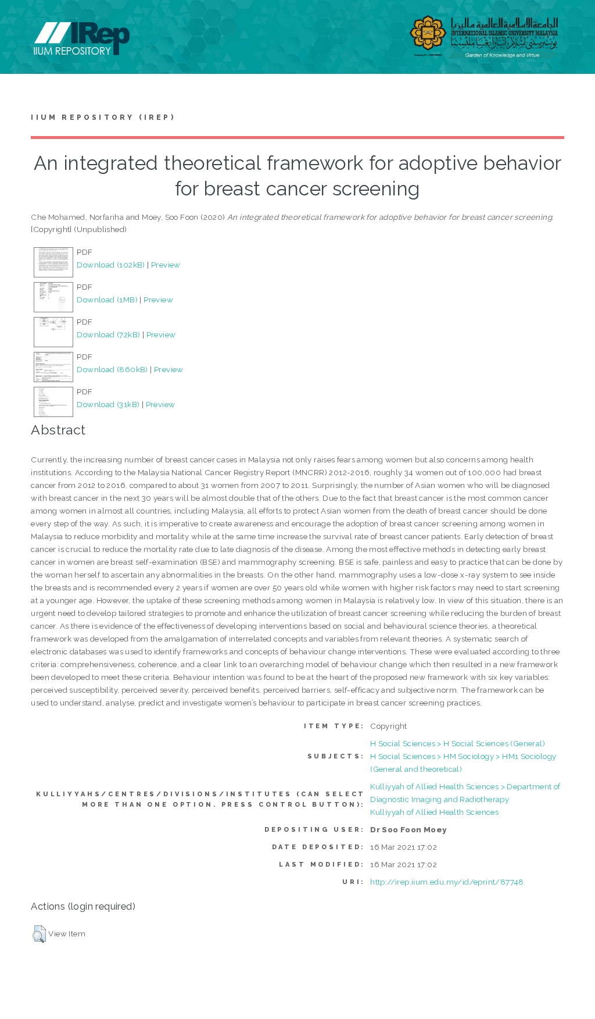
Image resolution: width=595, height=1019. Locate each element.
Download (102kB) (111, 264)
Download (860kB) (112, 369)
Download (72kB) (108, 334)
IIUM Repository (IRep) (103, 117)
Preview (166, 264)
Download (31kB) (108, 404)
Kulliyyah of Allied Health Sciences (434, 812)
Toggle (21, 22)
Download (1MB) (107, 299)
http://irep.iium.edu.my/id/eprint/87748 (447, 881)
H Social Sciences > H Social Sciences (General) (457, 743)
